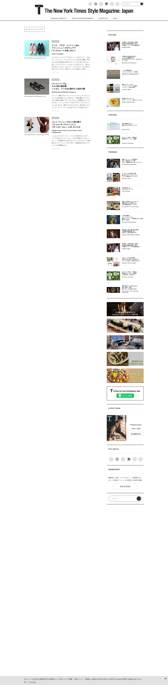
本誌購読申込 (136, 434)
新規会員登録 (125, 486)
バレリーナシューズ (35, 29)
